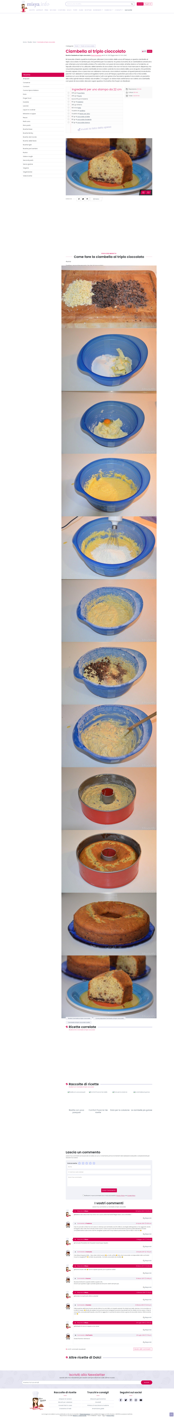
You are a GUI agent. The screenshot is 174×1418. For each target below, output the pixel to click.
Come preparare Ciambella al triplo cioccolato (110, 1018)
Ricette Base (27, 129)
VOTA (149, 51)
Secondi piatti (28, 160)
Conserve (26, 82)
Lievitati (25, 106)
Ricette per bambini (30, 148)
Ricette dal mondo (30, 137)
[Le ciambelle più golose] (141, 1099)
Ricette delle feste (29, 141)
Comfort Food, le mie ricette (98, 1111)
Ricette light (27, 145)
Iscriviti (146, 1382)
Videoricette (27, 176)
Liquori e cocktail (29, 110)
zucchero (81, 93)
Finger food (27, 98)
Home (25, 42)
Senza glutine (28, 164)
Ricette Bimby (28, 133)
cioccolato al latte (83, 116)
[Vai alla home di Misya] (35, 6)
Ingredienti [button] (97, 10)
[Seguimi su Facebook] (121, 1400)
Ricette (32, 10)
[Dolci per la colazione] (120, 1099)
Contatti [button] (118, 10)
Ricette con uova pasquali (76, 1111)
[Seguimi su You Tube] (141, 1400)
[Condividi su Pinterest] (87, 198)
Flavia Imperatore (96, 55)
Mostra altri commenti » (142, 1349)
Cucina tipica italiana (30, 90)
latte (79, 108)
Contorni (61, 10)
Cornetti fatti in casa (65, 1405)
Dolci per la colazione (119, 1110)
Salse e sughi (28, 156)
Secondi (53, 10)
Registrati (148, 4)
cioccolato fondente (84, 119)
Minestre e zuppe (29, 114)
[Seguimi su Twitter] (126, 1400)
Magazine (128, 10)
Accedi (140, 4)
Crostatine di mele (65, 1408)
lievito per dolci (85, 114)
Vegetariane (27, 172)
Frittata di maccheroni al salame (98, 1405)
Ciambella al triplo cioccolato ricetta (79, 1022)
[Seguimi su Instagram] (136, 1400)
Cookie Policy (131, 1195)
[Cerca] (132, 4)
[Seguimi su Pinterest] (131, 1400)
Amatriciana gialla (98, 1408)
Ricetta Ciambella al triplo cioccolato (79, 1018)
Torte (75, 10)
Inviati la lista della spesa (95, 128)
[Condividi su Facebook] (79, 198)
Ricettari (88, 10)
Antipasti (39, 10)
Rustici (25, 152)
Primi (46, 10)
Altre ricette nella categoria (109, 1364)
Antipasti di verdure (65, 1399)
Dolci (69, 10)
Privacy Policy (121, 1195)
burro (80, 96)
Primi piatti (27, 125)
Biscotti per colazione (65, 1402)
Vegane (26, 168)
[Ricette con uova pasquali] (76, 1099)
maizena (80, 102)
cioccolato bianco (83, 122)
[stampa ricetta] (143, 192)
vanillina (82, 111)
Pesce (25, 117)
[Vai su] (171, 1414)
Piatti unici (26, 121)
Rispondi (148, 1218)
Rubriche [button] (108, 10)
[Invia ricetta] (148, 192)
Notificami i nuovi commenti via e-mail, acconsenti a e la (109, 1195)
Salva (97, 199)
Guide (81, 10)
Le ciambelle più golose (141, 1110)
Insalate (26, 102)
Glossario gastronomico (98, 1399)
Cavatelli (98, 1402)
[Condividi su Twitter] (83, 198)
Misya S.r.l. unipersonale (79, 1415)
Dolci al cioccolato (88, 46)
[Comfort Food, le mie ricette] (98, 1099)
